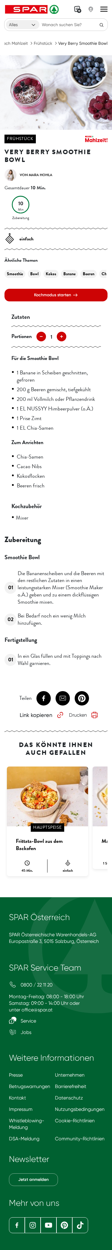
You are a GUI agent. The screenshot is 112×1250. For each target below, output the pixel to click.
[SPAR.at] (32, 9)
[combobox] (22, 24)
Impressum (21, 1109)
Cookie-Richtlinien (75, 1120)
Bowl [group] (34, 274)
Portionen (21, 336)
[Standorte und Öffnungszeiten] (90, 9)
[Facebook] (17, 1225)
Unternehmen (70, 1075)
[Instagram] (33, 1225)
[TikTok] (80, 1225)
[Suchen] (102, 25)
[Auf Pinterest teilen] (82, 698)
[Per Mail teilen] (63, 698)
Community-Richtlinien (80, 1139)
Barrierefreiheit (70, 1086)
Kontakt (17, 1098)
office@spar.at (37, 1010)
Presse (16, 1075)
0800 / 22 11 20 (36, 985)
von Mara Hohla (36, 175)
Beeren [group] (88, 274)
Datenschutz (69, 1098)
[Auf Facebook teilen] (43, 698)
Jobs (25, 1032)
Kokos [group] (51, 274)
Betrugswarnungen (29, 1086)
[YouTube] (48, 1225)
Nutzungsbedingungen (80, 1109)
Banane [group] (69, 274)
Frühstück (43, 43)
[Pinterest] (64, 1225)
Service (27, 1021)
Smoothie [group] (15, 274)
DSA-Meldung (24, 1139)
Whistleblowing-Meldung (26, 1124)
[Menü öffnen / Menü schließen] (104, 9)
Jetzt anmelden (33, 1179)
